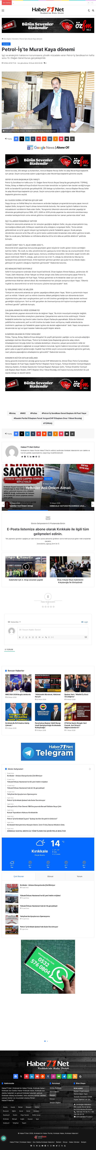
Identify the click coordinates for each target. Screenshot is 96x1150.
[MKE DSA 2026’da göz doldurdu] (18, 683)
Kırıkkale (6, 1119)
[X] (21, 139)
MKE (23, 413)
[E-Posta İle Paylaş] (66, 139)
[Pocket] (61, 139)
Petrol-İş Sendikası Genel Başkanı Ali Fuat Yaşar (64, 413)
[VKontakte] (50, 139)
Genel (21, 1111)
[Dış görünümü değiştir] (89, 11)
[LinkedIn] (27, 139)
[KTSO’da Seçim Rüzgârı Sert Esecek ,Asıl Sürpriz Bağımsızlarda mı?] (78, 712)
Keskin (15, 1115)
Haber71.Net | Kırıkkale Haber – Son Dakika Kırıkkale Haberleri (32, 1142)
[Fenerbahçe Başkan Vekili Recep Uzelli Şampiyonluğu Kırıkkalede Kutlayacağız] (48, 712)
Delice (37, 1107)
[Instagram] (39, 456)
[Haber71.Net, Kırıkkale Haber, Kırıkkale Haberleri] (48, 10)
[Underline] (26, 637)
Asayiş (5, 1107)
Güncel (50, 876)
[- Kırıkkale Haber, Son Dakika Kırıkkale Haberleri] (48, 25)
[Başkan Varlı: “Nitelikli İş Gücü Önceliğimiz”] (78, 683)
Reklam (52, 1095)
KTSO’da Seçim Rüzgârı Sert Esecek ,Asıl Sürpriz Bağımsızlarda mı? (76, 725)
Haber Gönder (74, 1142)
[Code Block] (42, 637)
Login (85, 622)
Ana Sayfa (7, 39)
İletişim (83, 1142)
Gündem (15, 39)
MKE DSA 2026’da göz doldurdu (18, 694)
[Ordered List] (33, 637)
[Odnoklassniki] (55, 139)
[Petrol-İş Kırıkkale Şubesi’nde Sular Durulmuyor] (11, 930)
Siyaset (30, 1119)
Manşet (14, 1119)
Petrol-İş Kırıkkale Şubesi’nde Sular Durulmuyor (39, 927)
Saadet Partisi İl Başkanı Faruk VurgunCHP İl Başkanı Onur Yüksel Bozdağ (48, 418)
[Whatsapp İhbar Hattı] (48, 967)
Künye (52, 1099)
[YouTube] (33, 456)
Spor (37, 1119)
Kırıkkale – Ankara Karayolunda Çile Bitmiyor (37, 885)
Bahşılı (20, 1107)
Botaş (13, 413)
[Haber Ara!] (93, 11)
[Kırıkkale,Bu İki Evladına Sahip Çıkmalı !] (18, 712)
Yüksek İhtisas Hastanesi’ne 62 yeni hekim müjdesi (40, 895)
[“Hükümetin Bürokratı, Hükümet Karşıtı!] (48, 683)
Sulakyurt (6, 1123)
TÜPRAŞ (48, 423)
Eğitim (14, 1111)
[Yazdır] (72, 139)
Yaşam (24, 1123)
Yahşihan (16, 1123)
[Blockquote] (39, 637)
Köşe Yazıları (25, 1115)
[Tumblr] (33, 139)
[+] (52, 637)
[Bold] (19, 637)
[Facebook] (16, 139)
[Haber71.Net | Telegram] (48, 752)
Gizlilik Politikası (55, 1088)
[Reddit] (44, 139)
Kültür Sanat (36, 1115)
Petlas (34, 413)
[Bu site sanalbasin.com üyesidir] (40, 1138)
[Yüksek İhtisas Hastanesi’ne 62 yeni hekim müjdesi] (11, 898)
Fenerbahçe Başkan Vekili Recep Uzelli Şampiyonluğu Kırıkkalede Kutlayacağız (48, 725)
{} (49, 637)
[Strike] (29, 637)
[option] (48, 487)
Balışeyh (28, 1107)
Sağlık (22, 1119)
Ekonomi (6, 1111)
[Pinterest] (38, 139)
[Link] (46, 637)
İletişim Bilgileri (55, 1102)
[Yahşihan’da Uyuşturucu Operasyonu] (11, 919)
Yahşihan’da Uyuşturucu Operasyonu (35, 916)
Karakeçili (6, 1115)
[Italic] (23, 637)
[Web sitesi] (22, 456)
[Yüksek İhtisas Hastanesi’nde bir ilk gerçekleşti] (11, 909)
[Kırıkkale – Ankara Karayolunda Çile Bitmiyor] (11, 888)
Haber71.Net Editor (30, 447)
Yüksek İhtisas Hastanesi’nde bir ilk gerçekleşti (38, 906)
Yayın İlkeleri (54, 1092)
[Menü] (3, 11)
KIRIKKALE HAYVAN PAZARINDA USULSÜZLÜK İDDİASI (48, 487)
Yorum (79, 876)
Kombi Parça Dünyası (54, 1138)
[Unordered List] (36, 637)
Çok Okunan (19, 876)
